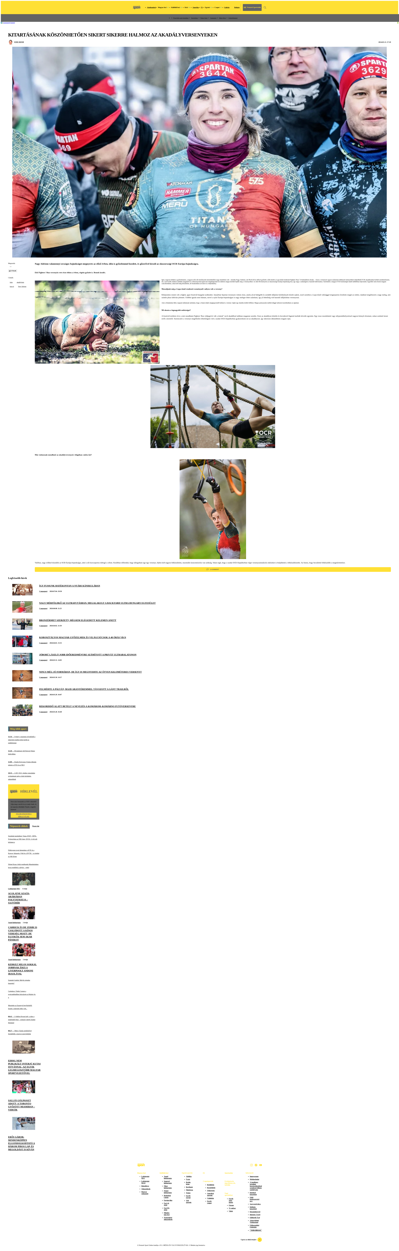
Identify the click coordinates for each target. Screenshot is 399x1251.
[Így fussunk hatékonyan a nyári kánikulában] (22, 595)
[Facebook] (256, 1165)
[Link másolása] (10, 266)
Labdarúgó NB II (145, 1182)
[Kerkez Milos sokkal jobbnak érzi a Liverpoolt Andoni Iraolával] (23, 956)
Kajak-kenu (188, 1183)
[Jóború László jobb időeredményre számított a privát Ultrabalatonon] (22, 664)
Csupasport (213, 18)
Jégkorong (211, 1190)
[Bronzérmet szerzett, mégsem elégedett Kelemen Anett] (22, 629)
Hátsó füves (222, 18)
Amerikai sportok (210, 1194)
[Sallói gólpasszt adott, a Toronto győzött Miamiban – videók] (23, 1092)
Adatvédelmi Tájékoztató (254, 1221)
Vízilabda (210, 1198)
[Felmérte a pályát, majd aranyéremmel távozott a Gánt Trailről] (22, 698)
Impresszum (254, 1176)
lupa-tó (12, 286)
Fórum (231, 1205)
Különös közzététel (253, 1208)
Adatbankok (151, 7)
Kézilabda (210, 1185)
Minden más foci (167, 1214)
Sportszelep (229, 1173)
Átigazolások (145, 1189)
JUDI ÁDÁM (19, 42)
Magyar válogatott (144, 1193)
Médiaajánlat (254, 1179)
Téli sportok (188, 1201)
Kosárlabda (211, 1188)
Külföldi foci (164, 1173)
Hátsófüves (145, 1186)
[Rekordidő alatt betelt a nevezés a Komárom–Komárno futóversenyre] (22, 715)
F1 (202, 7)
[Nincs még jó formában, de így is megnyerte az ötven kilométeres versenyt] (22, 681)
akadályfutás (20, 282)
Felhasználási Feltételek (254, 1226)
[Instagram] (251, 1165)
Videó (231, 1211)
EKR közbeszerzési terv (254, 1199)
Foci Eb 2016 (166, 1209)
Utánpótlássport (233, 18)
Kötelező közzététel (253, 1193)
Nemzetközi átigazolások (168, 1218)
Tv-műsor (232, 1208)
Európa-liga (168, 1200)
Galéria (226, 7)
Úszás (188, 1179)
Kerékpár (189, 1187)
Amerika (196, 7)
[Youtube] (260, 1165)
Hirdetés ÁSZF (255, 1215)
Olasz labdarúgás (168, 1187)
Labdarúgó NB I (14, 889)
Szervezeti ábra (255, 1204)
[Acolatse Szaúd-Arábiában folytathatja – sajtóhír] (23, 885)
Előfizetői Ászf (255, 1217)
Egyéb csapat (209, 1202)
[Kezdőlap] (137, 7)
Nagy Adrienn (22, 286)
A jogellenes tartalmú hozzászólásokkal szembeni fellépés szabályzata (256, 1186)
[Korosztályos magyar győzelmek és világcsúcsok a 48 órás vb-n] (22, 646)
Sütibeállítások (256, 1230)
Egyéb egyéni (188, 1197)
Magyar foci (141, 1173)
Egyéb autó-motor (231, 1200)
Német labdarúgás (168, 1192)
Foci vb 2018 (166, 1204)
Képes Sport (204, 18)
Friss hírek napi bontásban (181, 18)
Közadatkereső (255, 1212)
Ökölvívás (189, 1190)
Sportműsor (194, 18)
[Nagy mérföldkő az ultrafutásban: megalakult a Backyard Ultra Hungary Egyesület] (22, 612)
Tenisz (188, 1193)
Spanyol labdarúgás (168, 1182)
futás (11, 282)
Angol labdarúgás (14, 922)
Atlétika (189, 1176)
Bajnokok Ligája (167, 1196)
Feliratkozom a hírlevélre (23, 815)
